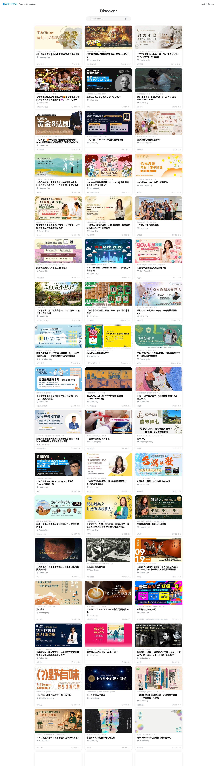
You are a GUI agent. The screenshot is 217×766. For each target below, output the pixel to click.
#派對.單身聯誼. (42, 107)
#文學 (139, 662)
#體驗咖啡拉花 (92, 619)
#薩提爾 (40, 747)
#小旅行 (40, 619)
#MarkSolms (41, 534)
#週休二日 (90, 491)
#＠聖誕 (140, 149)
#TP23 (139, 235)
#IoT (89, 278)
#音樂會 (140, 747)
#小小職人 (40, 64)
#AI (88, 107)
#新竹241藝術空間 (93, 363)
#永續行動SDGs (42, 320)
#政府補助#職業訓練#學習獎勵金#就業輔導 (152, 619)
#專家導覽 (90, 320)
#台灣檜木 (90, 577)
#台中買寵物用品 (93, 192)
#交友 (139, 278)
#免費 (89, 747)
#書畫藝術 (141, 705)
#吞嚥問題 (90, 448)
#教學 (139, 534)
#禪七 (139, 448)
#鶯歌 (139, 192)
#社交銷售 (40, 149)
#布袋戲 (140, 491)
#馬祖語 (40, 705)
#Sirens (140, 107)
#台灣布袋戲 (91, 64)
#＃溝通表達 (91, 406)
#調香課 (140, 64)
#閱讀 (39, 192)
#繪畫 (139, 406)
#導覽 (139, 363)
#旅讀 (139, 577)
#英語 (89, 534)
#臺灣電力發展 (42, 406)
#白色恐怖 (40, 363)
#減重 (39, 235)
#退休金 (40, 662)
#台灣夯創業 (41, 448)
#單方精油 (40, 278)
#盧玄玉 (140, 320)
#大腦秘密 (90, 235)
